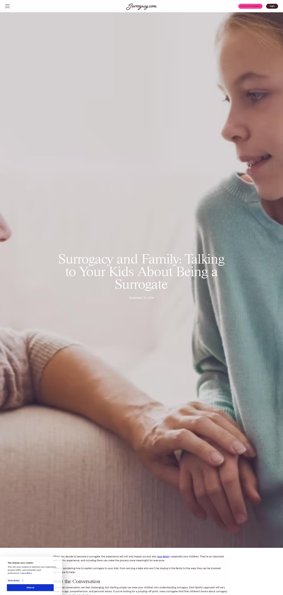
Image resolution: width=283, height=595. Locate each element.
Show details (14, 580)
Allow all (30, 587)
